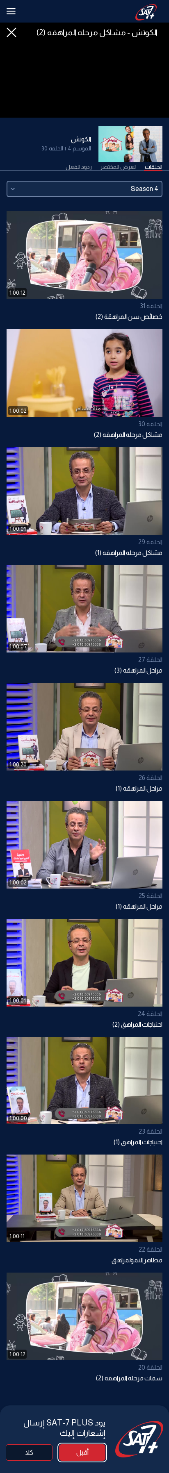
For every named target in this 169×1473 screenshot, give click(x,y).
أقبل (82, 1452)
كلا (29, 1452)
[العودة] (11, 32)
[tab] (153, 167)
